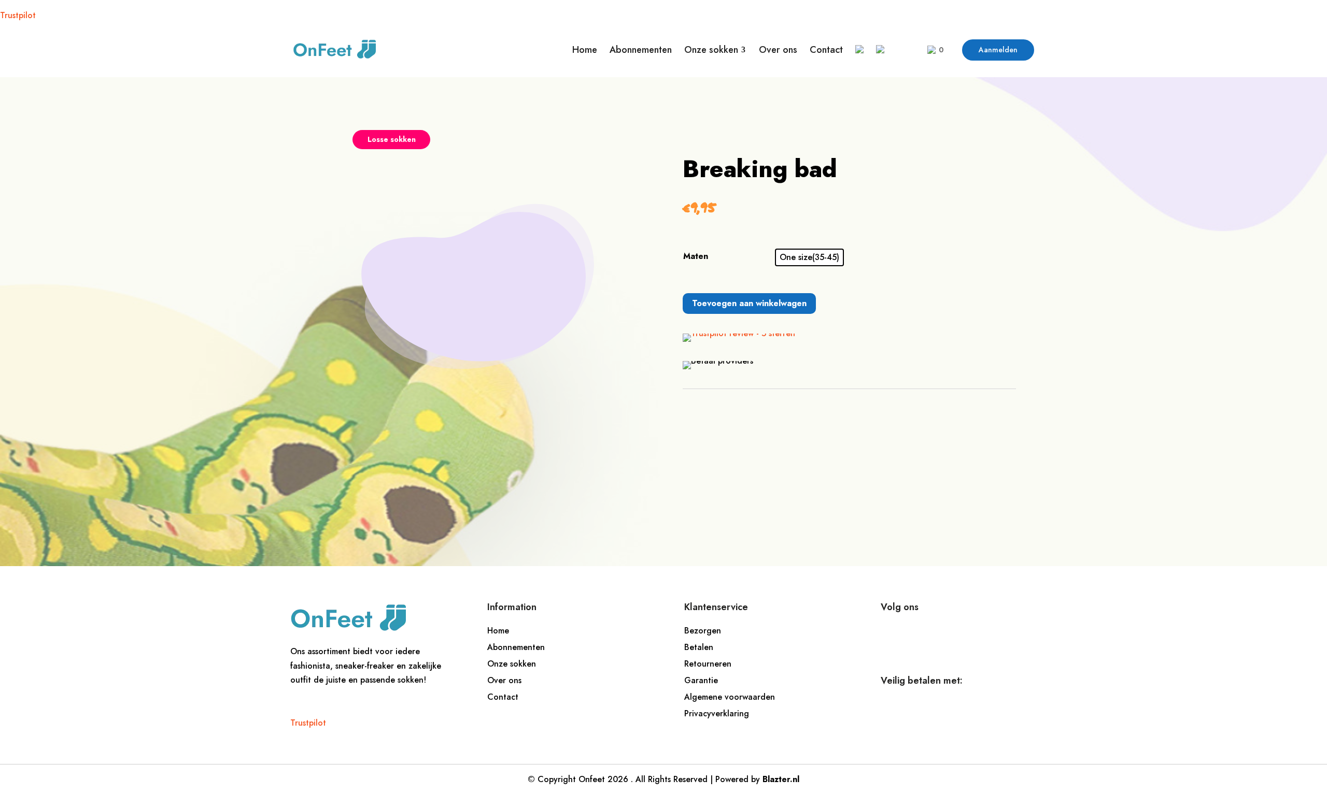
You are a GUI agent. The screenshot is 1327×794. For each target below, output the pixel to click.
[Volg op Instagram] (925, 636)
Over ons (504, 680)
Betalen (698, 647)
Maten (695, 256)
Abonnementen (516, 647)
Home (498, 631)
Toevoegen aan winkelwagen (749, 303)
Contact (502, 697)
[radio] (809, 257)
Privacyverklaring (716, 713)
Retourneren (707, 664)
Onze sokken (511, 664)
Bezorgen (702, 631)
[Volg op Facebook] (894, 636)
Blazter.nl (781, 779)
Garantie (701, 680)
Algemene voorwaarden (729, 697)
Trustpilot (18, 15)
